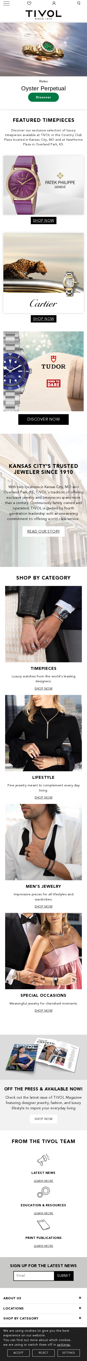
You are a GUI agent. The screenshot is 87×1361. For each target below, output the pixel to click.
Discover (43, 97)
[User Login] (54, 3)
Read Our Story (43, 532)
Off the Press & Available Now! (43, 1089)
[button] (79, 3)
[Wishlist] (29, 3)
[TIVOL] (43, 14)
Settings (68, 1353)
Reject (43, 1353)
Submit (64, 1276)
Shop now (43, 1119)
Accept (18, 1353)
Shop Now (43, 221)
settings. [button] (64, 1344)
